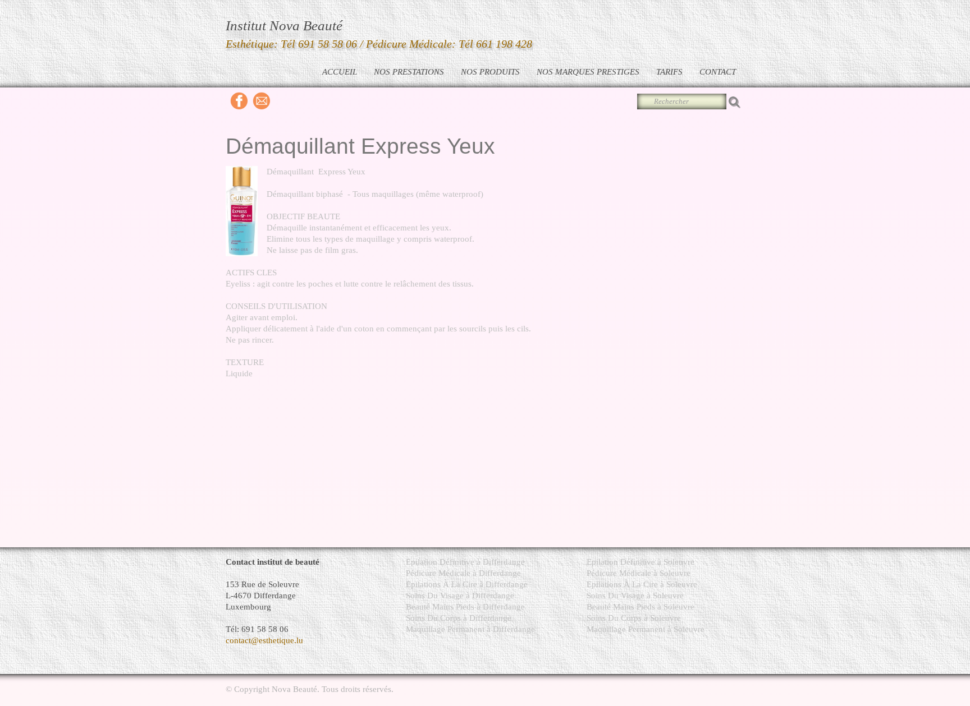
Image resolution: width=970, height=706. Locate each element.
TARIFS (669, 71)
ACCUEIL (339, 71)
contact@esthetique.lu (264, 640)
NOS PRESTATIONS (409, 71)
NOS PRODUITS (490, 71)
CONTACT (717, 71)
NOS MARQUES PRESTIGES (588, 71)
